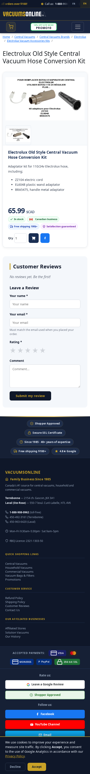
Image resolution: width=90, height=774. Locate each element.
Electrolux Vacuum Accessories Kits (28, 41)
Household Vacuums (18, 568)
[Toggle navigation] (78, 27)
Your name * (19, 296)
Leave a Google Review (47, 684)
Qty (10, 238)
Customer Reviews (17, 606)
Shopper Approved (47, 423)
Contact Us (12, 610)
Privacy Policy (14, 756)
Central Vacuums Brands (55, 37)
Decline (15, 767)
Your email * (19, 314)
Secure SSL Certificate (47, 433)
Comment (17, 361)
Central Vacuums (24, 37)
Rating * (16, 342)
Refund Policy (14, 598)
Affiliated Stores (15, 628)
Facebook (47, 714)
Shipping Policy (15, 602)
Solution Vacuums (17, 632)
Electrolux (80, 37)
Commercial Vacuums (19, 572)
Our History (13, 636)
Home (6, 37)
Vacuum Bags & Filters (19, 575)
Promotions (13, 579)
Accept (37, 767)
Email (47, 735)
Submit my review (30, 396)
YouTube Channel (47, 724)
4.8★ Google (68, 451)
